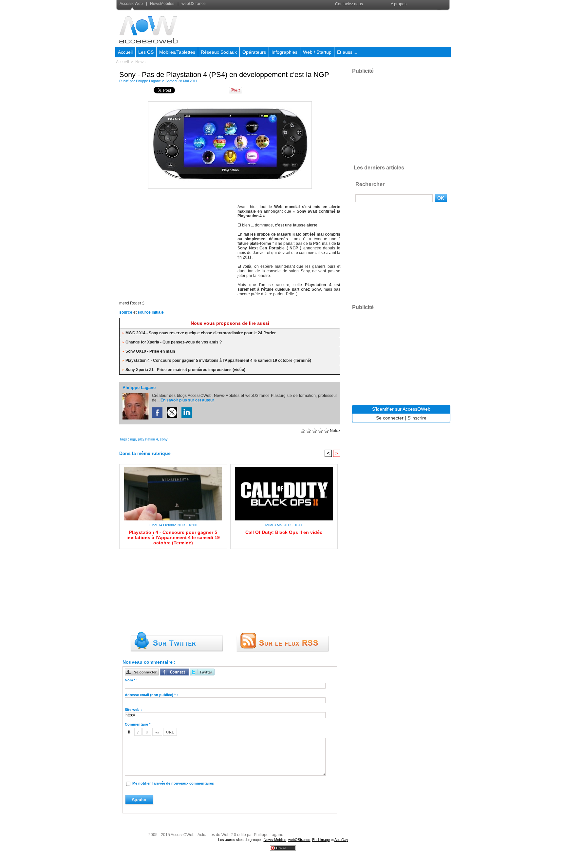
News (140, 62)
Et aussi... (347, 52)
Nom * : (131, 680)
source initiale (151, 312)
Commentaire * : (139, 724)
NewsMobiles (162, 3)
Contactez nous (349, 4)
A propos (398, 4)
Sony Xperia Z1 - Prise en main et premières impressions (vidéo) (185, 369)
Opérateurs (254, 52)
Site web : (133, 710)
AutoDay (341, 840)
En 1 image (321, 840)
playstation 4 (148, 439)
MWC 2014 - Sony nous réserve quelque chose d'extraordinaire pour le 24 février (200, 333)
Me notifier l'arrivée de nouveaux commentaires (173, 783)
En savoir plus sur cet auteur (187, 400)
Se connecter (390, 417)
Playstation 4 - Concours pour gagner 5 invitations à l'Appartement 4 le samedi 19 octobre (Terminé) (218, 360)
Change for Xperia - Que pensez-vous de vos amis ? (173, 342)
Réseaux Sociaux (219, 52)
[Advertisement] (331, 27)
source (125, 312)
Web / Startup (317, 52)
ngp (133, 439)
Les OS (146, 52)
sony (164, 439)
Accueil (125, 52)
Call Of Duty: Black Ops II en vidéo (284, 532)
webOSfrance (193, 3)
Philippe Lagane (148, 81)
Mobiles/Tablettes (177, 52)
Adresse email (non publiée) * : (151, 695)
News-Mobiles (275, 840)
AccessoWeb (132, 3)
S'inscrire (416, 417)
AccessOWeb (183, 834)
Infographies (284, 52)
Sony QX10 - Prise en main (150, 351)
